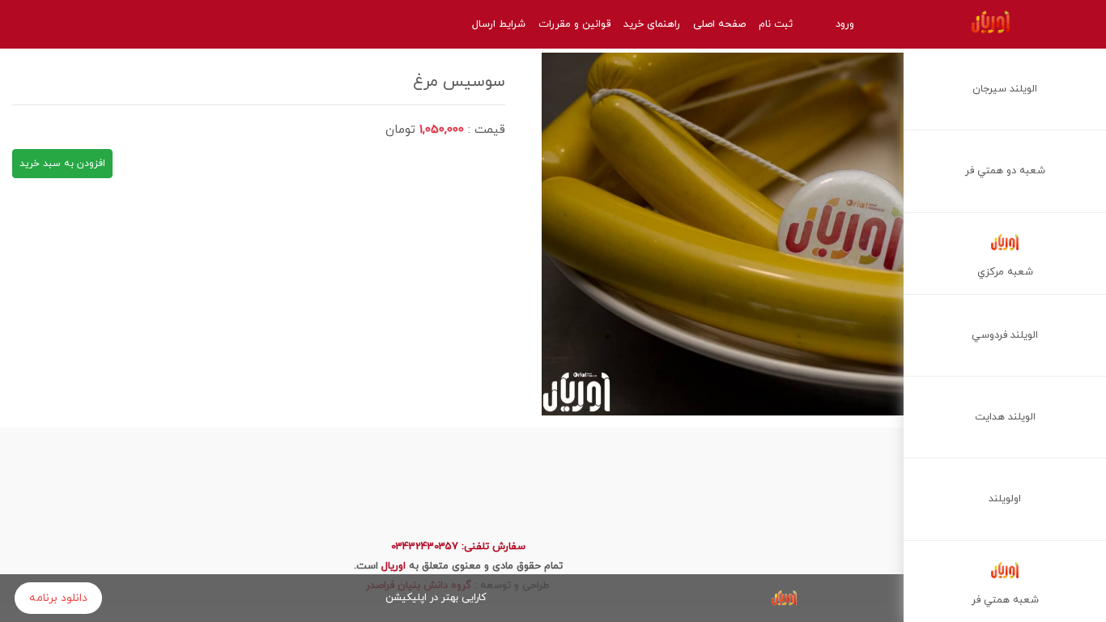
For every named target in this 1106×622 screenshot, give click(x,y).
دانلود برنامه (58, 598)
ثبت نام (776, 24)
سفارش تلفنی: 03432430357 (458, 546)
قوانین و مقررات (574, 24)
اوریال (393, 566)
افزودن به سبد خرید (62, 163)
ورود (845, 24)
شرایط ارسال (498, 24)
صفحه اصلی (719, 24)
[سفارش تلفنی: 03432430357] (44, 23)
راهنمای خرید (651, 24)
